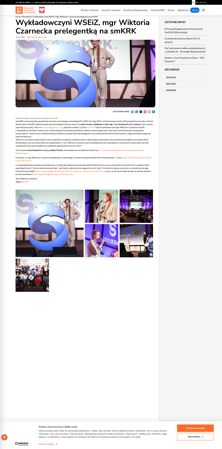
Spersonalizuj (194, 436)
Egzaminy (183, 10)
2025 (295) (171, 83)
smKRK (25, 181)
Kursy (171, 10)
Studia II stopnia (111, 10)
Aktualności (27, 16)
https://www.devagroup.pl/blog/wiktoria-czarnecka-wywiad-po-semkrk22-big (70, 171)
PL (194, 2)
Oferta (194, 10)
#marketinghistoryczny (52, 127)
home (18, 16)
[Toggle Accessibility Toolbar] (4, 437)
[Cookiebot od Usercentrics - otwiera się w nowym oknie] (22, 444)
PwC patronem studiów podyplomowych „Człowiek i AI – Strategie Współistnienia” (185, 50)
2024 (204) (171, 90)
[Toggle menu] (203, 10)
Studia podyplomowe (135, 10)
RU (204, 2)
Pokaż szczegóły (46, 444)
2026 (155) (171, 77)
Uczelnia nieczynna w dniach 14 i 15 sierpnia (182, 40)
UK (201, 2)
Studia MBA (158, 10)
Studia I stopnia (90, 10)
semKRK (91, 127)
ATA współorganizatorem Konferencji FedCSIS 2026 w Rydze (184, 30)
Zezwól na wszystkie (195, 428)
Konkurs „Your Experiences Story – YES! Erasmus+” (184, 59)
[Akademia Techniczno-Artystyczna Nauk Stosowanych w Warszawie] (25, 10)
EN (197, 2)
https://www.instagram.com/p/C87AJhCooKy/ (52, 174)
